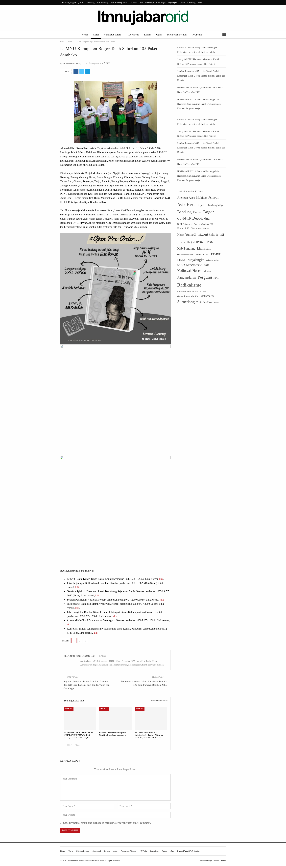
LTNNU (181, 260)
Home (85, 34)
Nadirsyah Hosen (189, 271)
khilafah (204, 248)
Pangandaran (186, 277)
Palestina (207, 271)
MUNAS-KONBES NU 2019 (193, 265)
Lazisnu (198, 254)
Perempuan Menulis (177, 34)
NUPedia (197, 34)
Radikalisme (189, 285)
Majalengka (172, 2)
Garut (194, 228)
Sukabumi (133, 2)
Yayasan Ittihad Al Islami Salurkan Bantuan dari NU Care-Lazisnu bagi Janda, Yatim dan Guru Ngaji (87, 685)
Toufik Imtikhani (204, 302)
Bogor (208, 211)
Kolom (147, 34)
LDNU (206, 254)
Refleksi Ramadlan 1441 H (189, 291)
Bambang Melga (215, 205)
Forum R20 (183, 228)
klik (161, 578)
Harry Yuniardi (186, 234)
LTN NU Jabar (219, 861)
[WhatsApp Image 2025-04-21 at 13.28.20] (115, 511)
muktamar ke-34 (212, 260)
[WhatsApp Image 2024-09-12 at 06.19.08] (115, 288)
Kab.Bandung (186, 248)
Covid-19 (184, 218)
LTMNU (216, 254)
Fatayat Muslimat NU (203, 224)
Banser (197, 212)
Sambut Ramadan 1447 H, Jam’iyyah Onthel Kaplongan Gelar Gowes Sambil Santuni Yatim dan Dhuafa (201, 76)
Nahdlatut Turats (112, 34)
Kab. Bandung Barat (119, 2)
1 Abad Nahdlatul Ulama (190, 191)
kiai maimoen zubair (185, 255)
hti (222, 234)
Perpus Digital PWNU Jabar (188, 851)
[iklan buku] (115, 399)
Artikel (164, 851)
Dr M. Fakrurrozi (184, 224)
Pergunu (205, 277)
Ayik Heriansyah (192, 204)
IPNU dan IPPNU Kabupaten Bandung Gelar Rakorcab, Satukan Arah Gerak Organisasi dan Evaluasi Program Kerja (199, 104)
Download (133, 34)
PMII (216, 277)
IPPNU (209, 241)
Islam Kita (154, 851)
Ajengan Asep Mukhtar (192, 197)
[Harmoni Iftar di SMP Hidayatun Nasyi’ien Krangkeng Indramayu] (115, 718)
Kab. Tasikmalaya (147, 2)
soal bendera (207, 295)
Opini (159, 34)
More (200, 2)
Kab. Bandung (102, 2)
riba (204, 292)
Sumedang (186, 301)
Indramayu (186, 241)
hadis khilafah (203, 229)
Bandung (91, 2)
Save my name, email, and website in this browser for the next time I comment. (107, 822)
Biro (172, 851)
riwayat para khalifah (188, 296)
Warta (96, 34)
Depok (182, 2)
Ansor (213, 197)
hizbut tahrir (208, 234)
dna (207, 218)
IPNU (199, 241)
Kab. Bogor (161, 2)
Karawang (191, 2)
